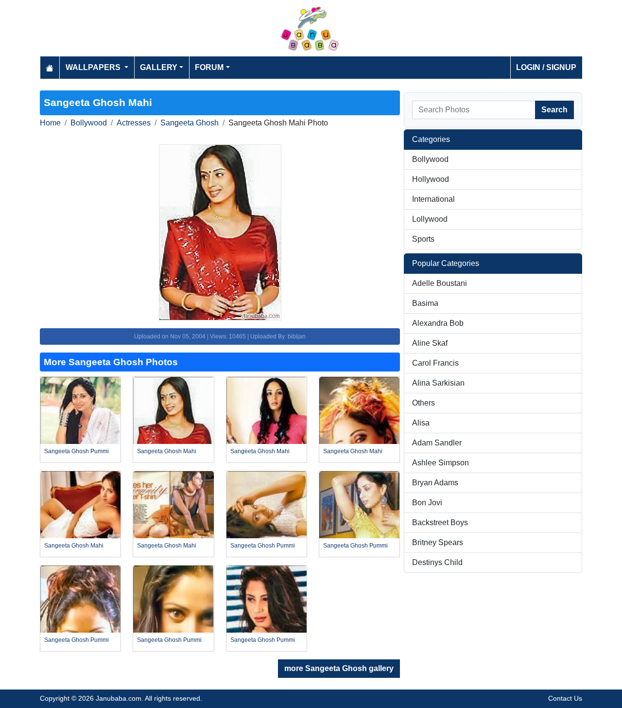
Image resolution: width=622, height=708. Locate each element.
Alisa (421, 423)
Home (50, 123)
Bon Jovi (427, 502)
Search (554, 110)
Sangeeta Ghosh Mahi (166, 451)
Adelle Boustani (439, 283)
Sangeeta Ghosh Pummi (76, 451)
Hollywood (430, 179)
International (433, 199)
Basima (425, 303)
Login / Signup (546, 67)
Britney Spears (437, 542)
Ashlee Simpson (440, 463)
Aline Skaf (430, 343)
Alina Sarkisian (438, 383)
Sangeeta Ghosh (189, 123)
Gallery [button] (158, 67)
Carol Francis (435, 363)
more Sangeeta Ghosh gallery (339, 668)
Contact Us (565, 698)
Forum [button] (209, 67)
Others (423, 403)
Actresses (134, 123)
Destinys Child (437, 562)
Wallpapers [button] (94, 67)
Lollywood (430, 219)
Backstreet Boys (440, 522)
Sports (423, 239)
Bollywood (88, 123)
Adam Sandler (437, 443)
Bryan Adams (435, 482)
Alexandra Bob (438, 323)
